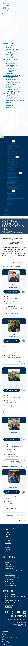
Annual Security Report (4, 634)
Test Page (9, 73)
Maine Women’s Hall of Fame (13, 600)
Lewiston (7, 545)
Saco (6, 551)
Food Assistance (9, 581)
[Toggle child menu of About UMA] (13, 93)
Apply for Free (10, 63)
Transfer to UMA (11, 70)
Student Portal (9, 560)
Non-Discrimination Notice (5, 638)
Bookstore (8, 564)
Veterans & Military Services (14, 91)
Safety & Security (10, 579)
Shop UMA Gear (9, 583)
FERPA (3, 641)
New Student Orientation (14, 88)
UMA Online (10, 57)
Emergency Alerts (10, 575)
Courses (6, 5)
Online (7, 532)
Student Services (11, 56)
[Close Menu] (2, 137)
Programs (9, 47)
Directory (9, 102)
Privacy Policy (9, 568)
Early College (10, 54)
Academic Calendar (12, 49)
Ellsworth (8, 543)
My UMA (5, 10)
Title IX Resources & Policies (5, 642)
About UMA (7, 93)
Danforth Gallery (10, 594)
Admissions (9, 62)
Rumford (7, 549)
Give (4, 7)
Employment (10, 104)
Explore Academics (12, 46)
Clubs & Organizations (13, 83)
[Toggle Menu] (1, 134)
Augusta (7, 534)
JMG (6, 598)
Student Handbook (12, 89)
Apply (5, 2)
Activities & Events (12, 79)
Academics (7, 44)
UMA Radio (8, 607)
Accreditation (5, 631)
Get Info (6, 3)
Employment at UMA (11, 566)
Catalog (8, 51)
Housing (8, 86)
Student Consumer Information (14, 571)
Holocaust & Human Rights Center (15, 596)
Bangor (7, 536)
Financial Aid (10, 67)
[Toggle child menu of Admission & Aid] (16, 59)
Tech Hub (6, 8)
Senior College (9, 605)
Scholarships (10, 68)
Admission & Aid (9, 60)
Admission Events (11, 65)
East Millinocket (9, 541)
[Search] (15, 13)
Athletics (9, 81)
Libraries (7, 562)
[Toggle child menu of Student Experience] (19, 75)
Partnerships (10, 105)
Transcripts (8, 573)
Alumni (8, 99)
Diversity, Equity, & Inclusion (15, 100)
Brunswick (8, 539)
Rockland (7, 547)
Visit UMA (9, 72)
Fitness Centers (11, 84)
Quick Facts (9, 95)
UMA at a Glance (11, 97)
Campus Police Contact (12, 577)
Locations (9, 107)
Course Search (10, 52)
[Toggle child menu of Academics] (12, 43)
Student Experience (10, 76)
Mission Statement (10, 585)
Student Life (10, 77)
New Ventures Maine (11, 603)
